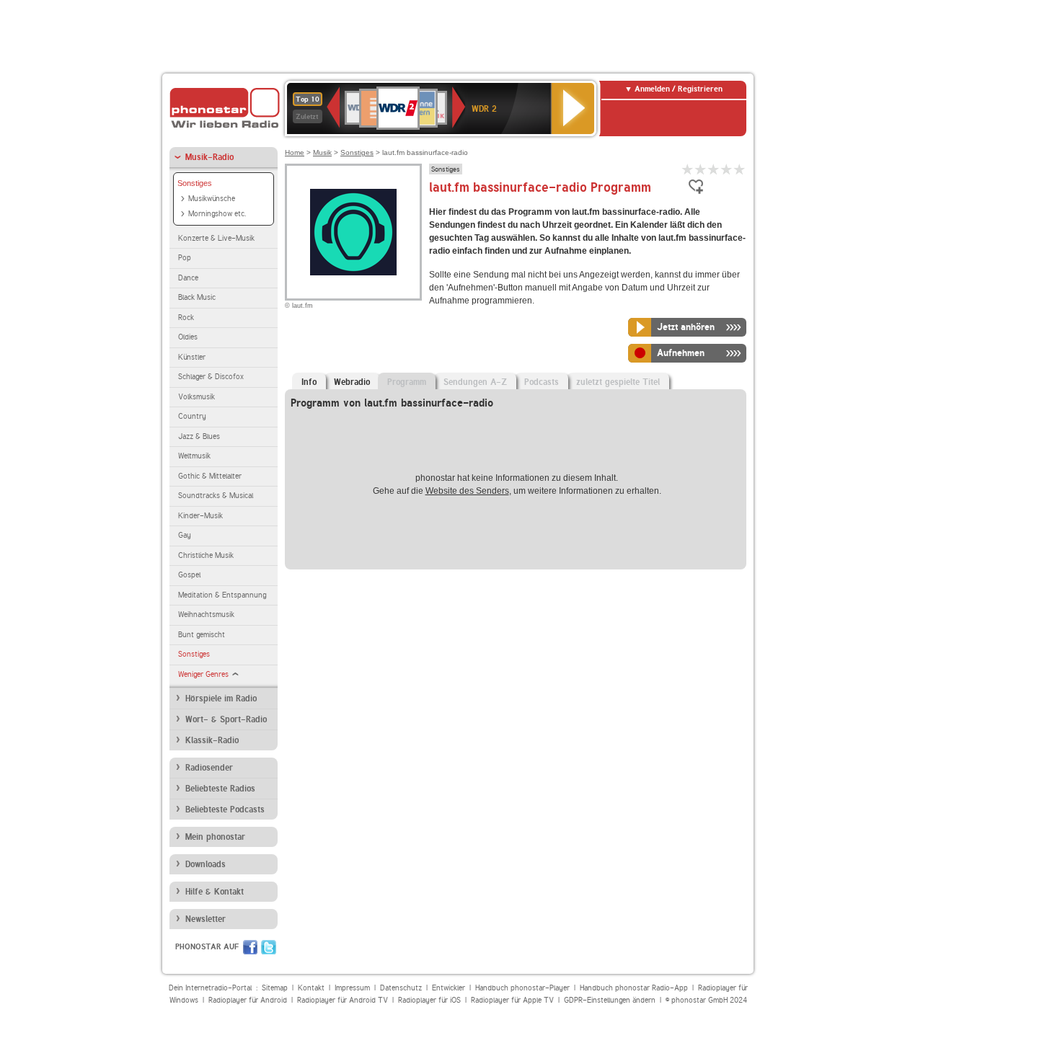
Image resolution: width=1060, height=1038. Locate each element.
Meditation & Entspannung (222, 595)
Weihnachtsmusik (206, 614)
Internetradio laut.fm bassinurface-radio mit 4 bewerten (726, 169)
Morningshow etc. (217, 213)
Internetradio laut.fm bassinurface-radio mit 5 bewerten (739, 169)
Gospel (189, 575)
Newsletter (205, 919)
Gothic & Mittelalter (210, 476)
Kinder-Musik (200, 515)
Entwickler (448, 988)
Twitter (268, 947)
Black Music (197, 297)
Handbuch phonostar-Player (522, 988)
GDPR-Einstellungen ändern (609, 1000)
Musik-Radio (209, 157)
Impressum (352, 988)
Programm (406, 382)
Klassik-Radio (212, 740)
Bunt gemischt (201, 634)
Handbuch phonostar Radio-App (634, 988)
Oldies (188, 337)
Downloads (205, 864)
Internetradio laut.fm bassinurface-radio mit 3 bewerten (713, 169)
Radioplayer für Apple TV (512, 1000)
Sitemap (275, 988)
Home (294, 152)
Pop (184, 257)
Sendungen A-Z (475, 382)
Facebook (250, 947)
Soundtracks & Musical (215, 495)
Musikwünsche (211, 198)
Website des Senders (467, 491)
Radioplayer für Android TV (342, 1000)
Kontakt (311, 988)
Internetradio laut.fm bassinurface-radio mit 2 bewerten (700, 169)
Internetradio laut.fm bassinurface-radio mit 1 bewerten (687, 169)
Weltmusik (194, 456)
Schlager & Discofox (211, 376)
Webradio (352, 382)
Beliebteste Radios (220, 789)
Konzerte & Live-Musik (216, 238)
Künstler (192, 357)
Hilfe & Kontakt (214, 892)
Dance (188, 278)
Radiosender (209, 768)
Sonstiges (194, 183)
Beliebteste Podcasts (225, 809)
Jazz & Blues (199, 436)
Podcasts (541, 382)
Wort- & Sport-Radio (226, 719)
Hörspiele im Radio (221, 698)
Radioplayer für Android (247, 1000)
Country (192, 416)
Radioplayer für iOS (429, 1000)
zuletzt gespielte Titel (618, 382)
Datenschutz (401, 988)
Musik (322, 152)
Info (309, 382)
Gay (184, 535)
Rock (186, 317)
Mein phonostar (215, 837)
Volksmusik (196, 397)
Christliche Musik (206, 555)
